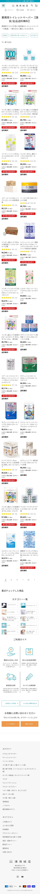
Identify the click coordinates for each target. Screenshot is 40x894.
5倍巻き (5, 35)
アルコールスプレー (10, 786)
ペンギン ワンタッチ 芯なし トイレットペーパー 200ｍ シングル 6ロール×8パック (11, 292)
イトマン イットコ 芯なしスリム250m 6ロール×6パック (11, 156)
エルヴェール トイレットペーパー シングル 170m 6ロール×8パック (10, 553)
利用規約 (6, 829)
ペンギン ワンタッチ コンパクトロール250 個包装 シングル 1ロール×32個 (29, 68)
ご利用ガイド (7, 822)
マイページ (10, 10)
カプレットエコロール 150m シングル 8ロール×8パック (28, 378)
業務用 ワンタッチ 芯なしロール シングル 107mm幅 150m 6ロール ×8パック (29, 554)
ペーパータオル (8, 761)
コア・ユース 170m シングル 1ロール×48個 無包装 (10, 200)
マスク (5, 779)
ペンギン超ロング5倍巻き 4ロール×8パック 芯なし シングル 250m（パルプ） (11, 112)
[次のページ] (34, 579)
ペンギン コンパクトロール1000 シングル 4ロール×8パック (10, 68)
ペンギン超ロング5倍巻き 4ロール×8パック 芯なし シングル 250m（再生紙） (29, 112)
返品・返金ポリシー (10, 841)
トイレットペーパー (10, 754)
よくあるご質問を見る (29, 703)
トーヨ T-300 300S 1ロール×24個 (29, 199)
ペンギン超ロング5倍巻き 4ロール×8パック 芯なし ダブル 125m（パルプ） (11, 509)
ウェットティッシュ (9, 783)
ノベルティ (6, 805)
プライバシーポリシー (10, 833)
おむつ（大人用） (9, 794)
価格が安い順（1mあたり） (19, 35)
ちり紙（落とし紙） (10, 798)
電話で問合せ (29, 724)
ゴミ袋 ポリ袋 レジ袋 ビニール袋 (14, 765)
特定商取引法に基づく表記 (12, 837)
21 (29, 580)
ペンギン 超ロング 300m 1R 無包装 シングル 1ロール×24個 (11, 244)
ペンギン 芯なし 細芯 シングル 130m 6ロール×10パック (28, 156)
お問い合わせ (7, 852)
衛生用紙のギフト (9, 809)
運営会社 (6, 848)
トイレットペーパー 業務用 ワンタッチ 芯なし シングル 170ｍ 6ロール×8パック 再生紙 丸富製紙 (29, 245)
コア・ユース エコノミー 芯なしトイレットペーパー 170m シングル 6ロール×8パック (10, 379)
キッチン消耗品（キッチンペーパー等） (17, 775)
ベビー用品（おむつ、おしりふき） (15, 790)
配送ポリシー (7, 844)
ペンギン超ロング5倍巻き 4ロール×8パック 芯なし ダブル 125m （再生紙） (11, 337)
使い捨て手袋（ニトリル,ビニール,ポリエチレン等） (19, 770)
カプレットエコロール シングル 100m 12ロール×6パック (10, 424)
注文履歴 (21, 10)
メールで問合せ (10, 724)
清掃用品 (6, 802)
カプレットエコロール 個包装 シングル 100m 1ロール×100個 (29, 337)
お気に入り (33, 10)
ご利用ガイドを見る (10, 703)
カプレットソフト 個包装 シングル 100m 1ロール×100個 (29, 462)
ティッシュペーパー (9, 757)
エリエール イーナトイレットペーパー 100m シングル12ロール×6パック (29, 424)
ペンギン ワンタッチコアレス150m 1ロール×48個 (29, 509)
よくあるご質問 (8, 825)
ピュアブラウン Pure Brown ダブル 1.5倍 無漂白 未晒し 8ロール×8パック (11, 463)
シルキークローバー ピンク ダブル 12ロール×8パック (29, 291)
